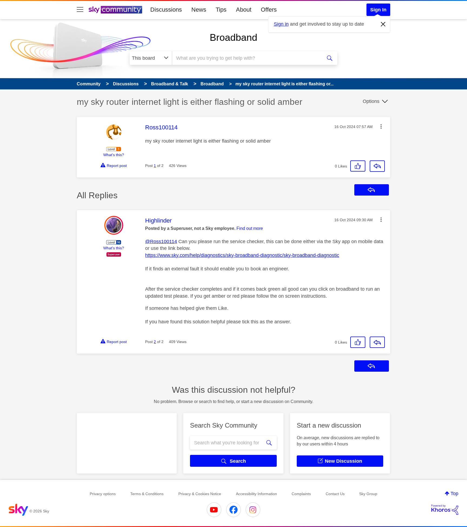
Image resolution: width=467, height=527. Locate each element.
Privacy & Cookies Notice (199, 494)
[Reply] (377, 166)
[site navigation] (80, 9)
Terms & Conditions (147, 494)
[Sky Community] (115, 10)
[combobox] (246, 58)
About (243, 9)
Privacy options (103, 494)
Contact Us (335, 494)
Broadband (233, 37)
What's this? (113, 155)
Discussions (166, 9)
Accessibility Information (256, 494)
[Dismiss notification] (383, 24)
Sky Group (368, 494)
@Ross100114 (161, 241)
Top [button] (454, 493)
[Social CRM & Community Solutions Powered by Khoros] (444, 510)
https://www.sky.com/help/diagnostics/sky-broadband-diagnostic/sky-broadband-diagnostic (242, 255)
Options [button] (371, 101)
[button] (381, 126)
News (198, 9)
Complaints (301, 494)
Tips (221, 9)
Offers (269, 9)
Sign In (378, 9)
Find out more (249, 228)
